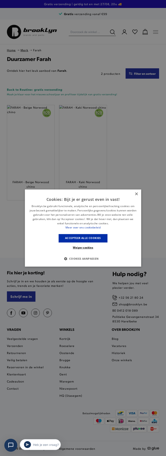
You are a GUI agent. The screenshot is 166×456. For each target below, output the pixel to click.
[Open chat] (10, 445)
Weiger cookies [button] (83, 247)
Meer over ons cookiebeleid (83, 228)
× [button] (136, 194)
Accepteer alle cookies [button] (83, 238)
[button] (83, 258)
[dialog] (83, 228)
